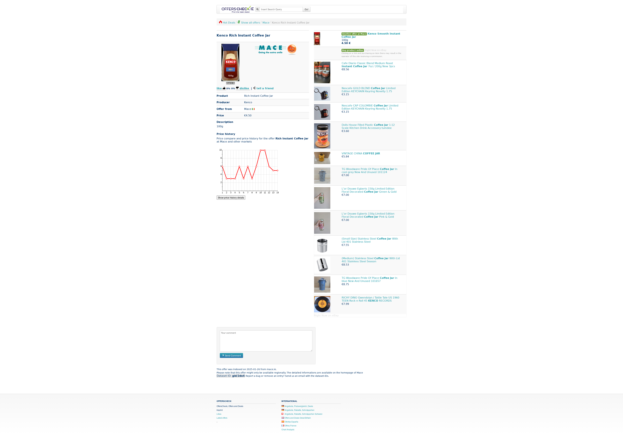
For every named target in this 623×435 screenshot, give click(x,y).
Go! (306, 9)
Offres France (290, 425)
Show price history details (231, 197)
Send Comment (232, 355)
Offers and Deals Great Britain (297, 417)
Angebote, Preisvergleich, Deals (298, 406)
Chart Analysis (287, 429)
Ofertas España (291, 421)
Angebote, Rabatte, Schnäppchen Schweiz (303, 413)
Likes (219, 413)
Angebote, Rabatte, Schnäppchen (299, 410)
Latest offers (222, 417)
